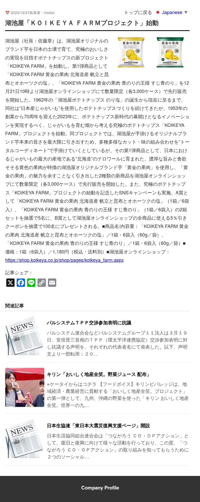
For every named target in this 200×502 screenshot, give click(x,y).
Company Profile (100, 487)
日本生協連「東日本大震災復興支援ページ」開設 (98, 425)
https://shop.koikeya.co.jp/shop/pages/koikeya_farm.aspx (64, 259)
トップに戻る (138, 12)
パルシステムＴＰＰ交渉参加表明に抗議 (89, 322)
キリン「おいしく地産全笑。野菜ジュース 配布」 (99, 374)
